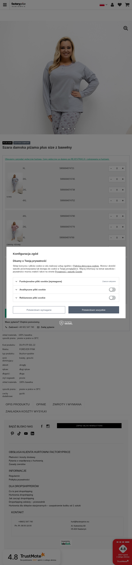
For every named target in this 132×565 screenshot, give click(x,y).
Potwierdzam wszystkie (93, 309)
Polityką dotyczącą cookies (86, 266)
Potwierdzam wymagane (39, 309)
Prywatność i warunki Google (68, 271)
